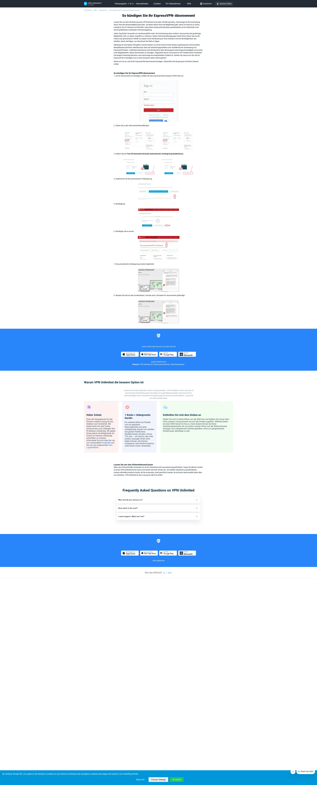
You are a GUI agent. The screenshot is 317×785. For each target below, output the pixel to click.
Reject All (140, 780)
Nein (170, 573)
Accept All (176, 780)
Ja (164, 573)
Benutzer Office (226, 4)
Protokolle (106, 443)
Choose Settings (158, 780)
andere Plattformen (158, 362)
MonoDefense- (164, 364)
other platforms (159, 561)
